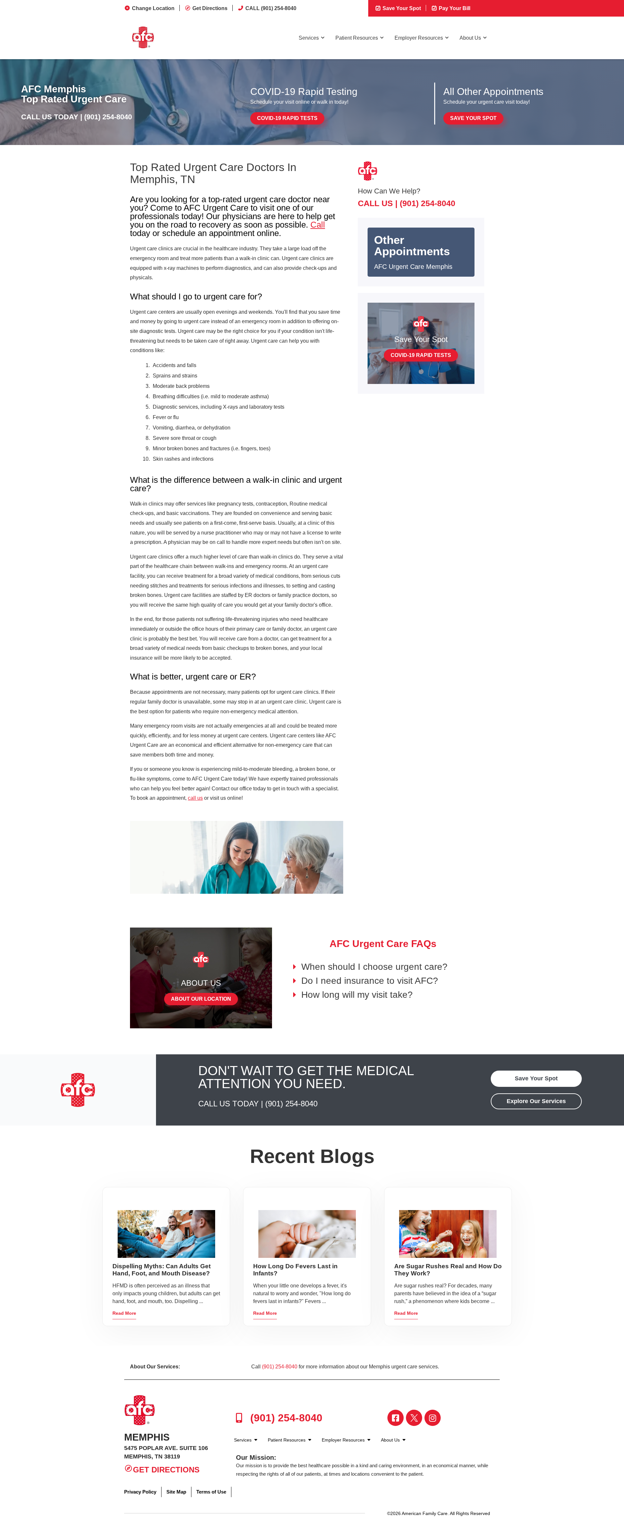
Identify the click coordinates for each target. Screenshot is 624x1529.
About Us (470, 38)
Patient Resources (356, 38)
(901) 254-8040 (108, 117)
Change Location (153, 8)
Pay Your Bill (453, 8)
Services (309, 38)
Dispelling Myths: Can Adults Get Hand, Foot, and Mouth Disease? (161, 1270)
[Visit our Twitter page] (414, 1418)
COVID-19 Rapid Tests (287, 118)
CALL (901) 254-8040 (270, 8)
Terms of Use (211, 1492)
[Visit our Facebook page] (395, 1418)
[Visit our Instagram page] (432, 1418)
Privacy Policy (140, 1492)
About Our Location (201, 999)
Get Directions (210, 8)
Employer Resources (419, 38)
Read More (124, 1313)
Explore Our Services (536, 1101)
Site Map (176, 1492)
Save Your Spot (401, 8)
